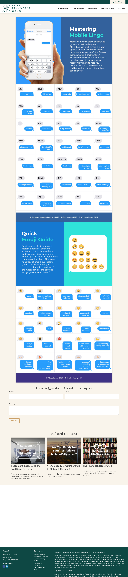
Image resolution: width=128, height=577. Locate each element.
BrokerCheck (100, 552)
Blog (35, 569)
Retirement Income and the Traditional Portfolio (25, 467)
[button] (63, 8)
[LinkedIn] (7, 566)
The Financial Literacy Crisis (97, 466)
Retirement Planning (41, 557)
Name (11, 392)
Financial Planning (40, 554)
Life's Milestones (39, 567)
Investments (38, 563)
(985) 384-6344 (12, 554)
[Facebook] (4, 566)
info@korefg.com (8, 563)
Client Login (119, 2)
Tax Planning (38, 561)
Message (12, 404)
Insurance (37, 565)
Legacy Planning (39, 559)
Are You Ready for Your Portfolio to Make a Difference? (63, 467)
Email (67, 392)
